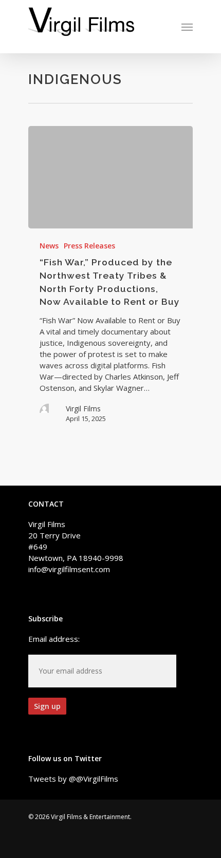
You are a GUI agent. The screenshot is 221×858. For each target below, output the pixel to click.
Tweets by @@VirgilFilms (73, 778)
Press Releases (89, 245)
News (49, 245)
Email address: (54, 639)
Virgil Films (83, 408)
